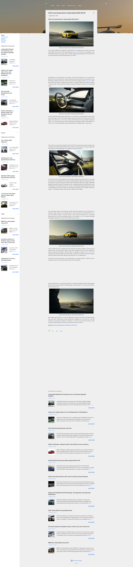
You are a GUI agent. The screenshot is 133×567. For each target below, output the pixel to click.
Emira (62, 317)
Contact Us (3, 38)
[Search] (106, 4)
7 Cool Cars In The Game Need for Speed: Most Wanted (8, 195)
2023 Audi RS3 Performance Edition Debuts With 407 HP (64, 460)
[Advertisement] (102, 31)
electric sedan (76, 52)
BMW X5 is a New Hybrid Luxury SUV (58, 542)
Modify (80, 5)
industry (60, 119)
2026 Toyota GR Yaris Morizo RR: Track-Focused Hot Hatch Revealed (68, 476)
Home (52, 5)
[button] (93, 13)
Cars (58, 5)
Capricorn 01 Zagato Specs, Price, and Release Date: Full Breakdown (67, 412)
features (85, 77)
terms (82, 216)
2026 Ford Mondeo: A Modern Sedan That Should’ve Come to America (68, 444)
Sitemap (3, 42)
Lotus (72, 116)
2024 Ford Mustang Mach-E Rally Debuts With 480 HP (65, 325)
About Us (3, 39)
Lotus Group (89, 252)
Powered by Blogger (77, 560)
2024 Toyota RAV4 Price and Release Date (60, 510)
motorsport (88, 80)
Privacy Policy (4, 37)
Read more (91, 408)
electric (92, 213)
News (63, 5)
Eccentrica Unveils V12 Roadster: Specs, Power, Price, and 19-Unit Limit (68, 526)
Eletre (76, 255)
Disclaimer (3, 40)
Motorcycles (71, 5)
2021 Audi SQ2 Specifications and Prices (60, 428)
